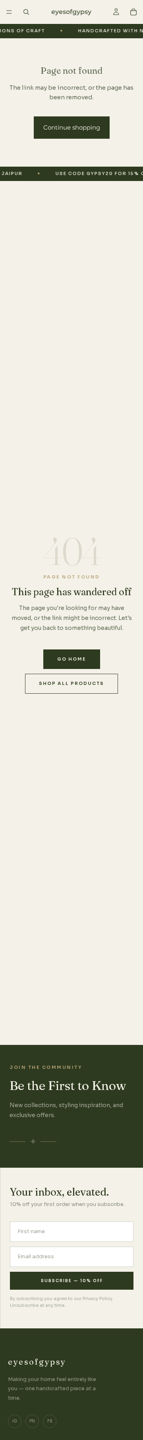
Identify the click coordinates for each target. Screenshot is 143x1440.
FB (49, 1421)
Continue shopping (71, 127)
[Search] (26, 12)
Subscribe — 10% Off (72, 1280)
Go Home (71, 659)
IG (14, 1421)
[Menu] (9, 12)
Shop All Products (71, 683)
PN (32, 1421)
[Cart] (133, 12)
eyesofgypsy (37, 1362)
